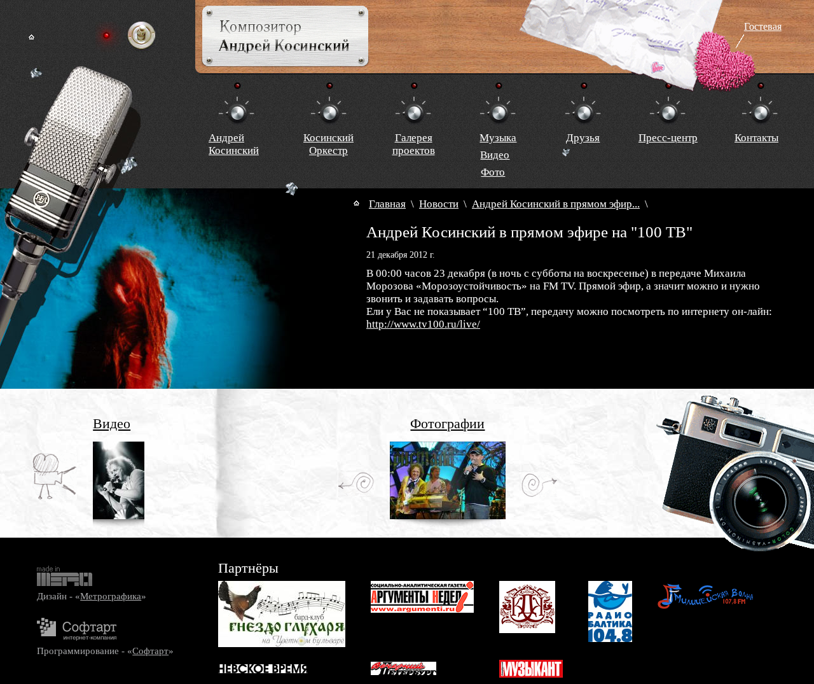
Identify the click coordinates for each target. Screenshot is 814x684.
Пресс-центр (668, 138)
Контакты (756, 138)
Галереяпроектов (413, 144)
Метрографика (110, 595)
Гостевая (763, 26)
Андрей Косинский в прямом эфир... (556, 204)
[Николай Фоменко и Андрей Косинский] (448, 516)
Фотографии (447, 423)
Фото (493, 172)
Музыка (497, 138)
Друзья (583, 138)
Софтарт (150, 650)
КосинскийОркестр (328, 144)
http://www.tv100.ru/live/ (423, 324)
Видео (494, 155)
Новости (439, 204)
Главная (387, 204)
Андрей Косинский (234, 144)
